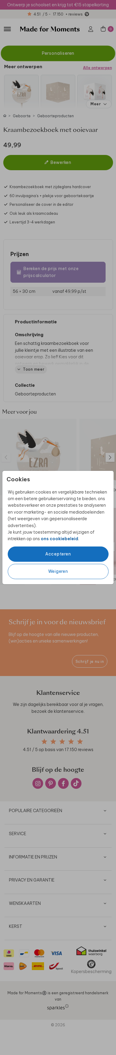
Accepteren (58, 554)
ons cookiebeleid (59, 538)
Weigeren (58, 571)
